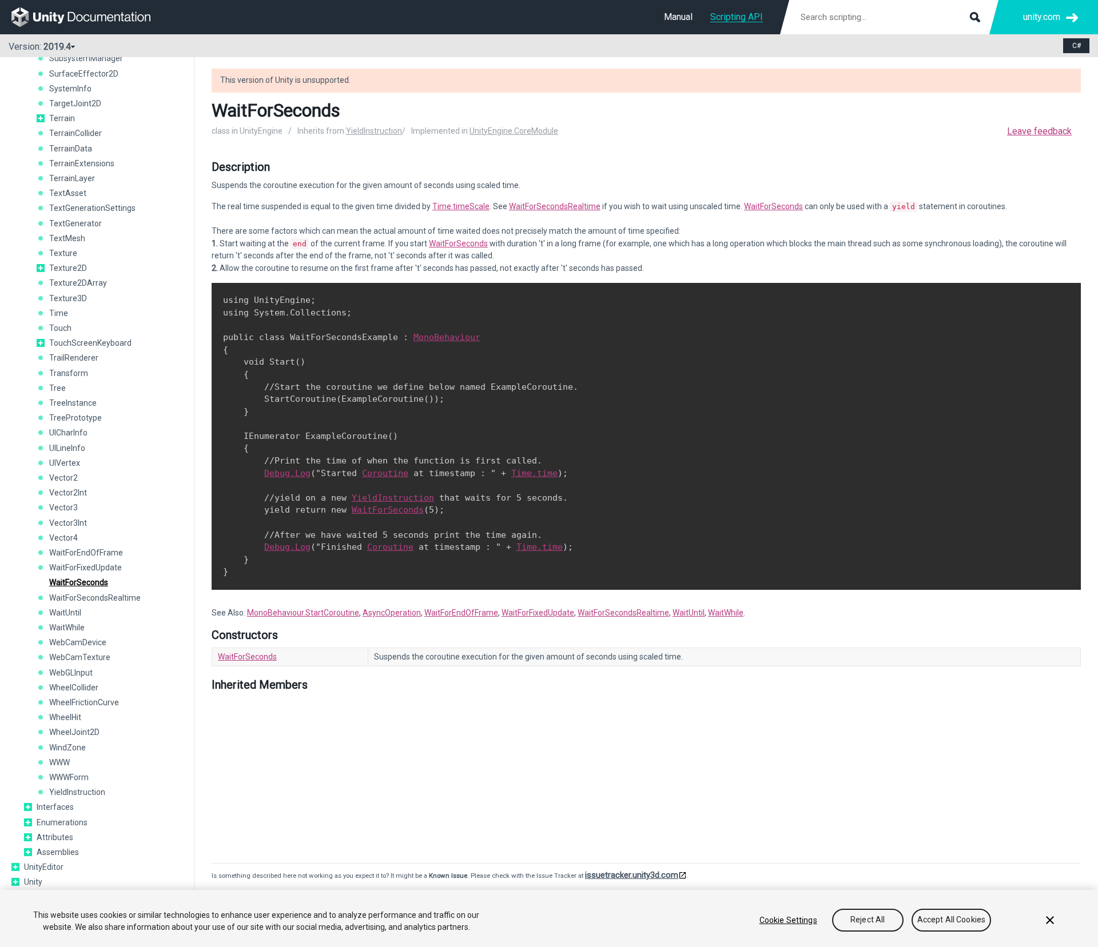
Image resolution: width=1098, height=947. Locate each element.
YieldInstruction (77, 792)
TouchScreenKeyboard (90, 342)
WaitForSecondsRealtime (95, 597)
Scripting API (736, 16)
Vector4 (63, 537)
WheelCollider (73, 687)
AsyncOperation (392, 612)
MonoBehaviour (446, 337)
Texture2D (68, 268)
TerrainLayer (72, 178)
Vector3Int (68, 523)
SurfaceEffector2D (83, 73)
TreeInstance (73, 402)
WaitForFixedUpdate (85, 567)
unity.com (1041, 16)
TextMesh (67, 238)
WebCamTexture (79, 657)
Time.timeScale (461, 206)
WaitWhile (67, 627)
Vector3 (63, 507)
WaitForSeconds (78, 582)
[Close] (1050, 920)
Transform (68, 373)
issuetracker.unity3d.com (631, 875)
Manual (678, 16)
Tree (57, 388)
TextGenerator (75, 223)
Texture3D (68, 298)
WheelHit (65, 717)
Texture (63, 253)
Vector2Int (68, 492)
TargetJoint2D (75, 103)
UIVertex (64, 462)
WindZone (67, 747)
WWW (59, 762)
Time (58, 313)
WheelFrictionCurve (84, 702)
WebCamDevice (77, 642)
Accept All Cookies (951, 920)
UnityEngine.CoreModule (514, 130)
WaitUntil (65, 612)
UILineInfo (67, 448)
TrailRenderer (73, 357)
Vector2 (63, 477)
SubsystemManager (86, 58)
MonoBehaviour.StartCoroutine (303, 612)
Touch (60, 328)
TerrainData (70, 148)
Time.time (534, 473)
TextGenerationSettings (92, 208)
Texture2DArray (78, 282)
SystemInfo (70, 88)
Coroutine (385, 473)
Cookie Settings (788, 920)
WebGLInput (71, 672)
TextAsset (67, 193)
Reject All (867, 920)
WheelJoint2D (74, 732)
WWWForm (69, 777)
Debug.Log (287, 473)
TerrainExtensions (81, 163)
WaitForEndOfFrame (86, 552)
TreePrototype (75, 417)
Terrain (62, 118)
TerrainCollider (75, 133)
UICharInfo (68, 432)
